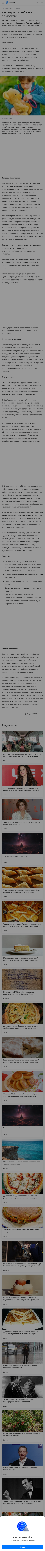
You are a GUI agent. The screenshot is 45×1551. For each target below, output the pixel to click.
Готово (22, 1547)
